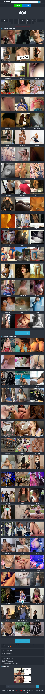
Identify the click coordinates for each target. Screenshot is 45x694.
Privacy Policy (35, 690)
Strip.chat (25, 673)
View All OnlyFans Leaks (21, 641)
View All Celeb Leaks (22, 333)
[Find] (39, 2)
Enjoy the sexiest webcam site (27, 678)
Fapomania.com (11, 690)
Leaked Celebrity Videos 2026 (22, 26)
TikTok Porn (26, 5)
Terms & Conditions (27, 690)
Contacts (21, 692)
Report (17, 690)
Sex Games (17, 5)
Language (26, 692)
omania (5, 2)
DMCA (20, 690)
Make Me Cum (26, 669)
